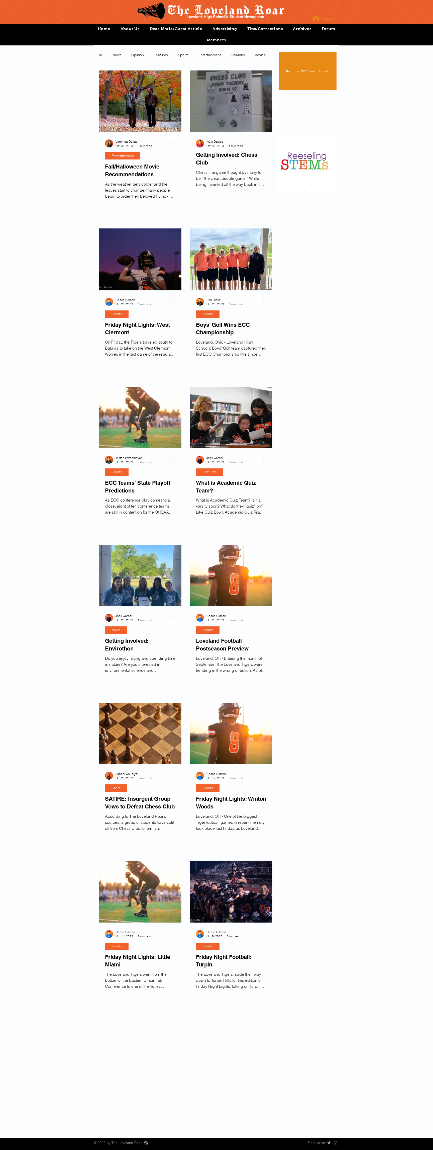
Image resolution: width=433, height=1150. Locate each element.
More (259, 55)
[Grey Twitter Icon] (329, 1142)
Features (161, 55)
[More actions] (175, 143)
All (100, 55)
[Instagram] (335, 1142)
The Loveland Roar (226, 9)
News (117, 55)
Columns (238, 55)
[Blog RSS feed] (146, 1143)
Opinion (137, 55)
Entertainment (209, 55)
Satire (116, 788)
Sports (183, 55)
